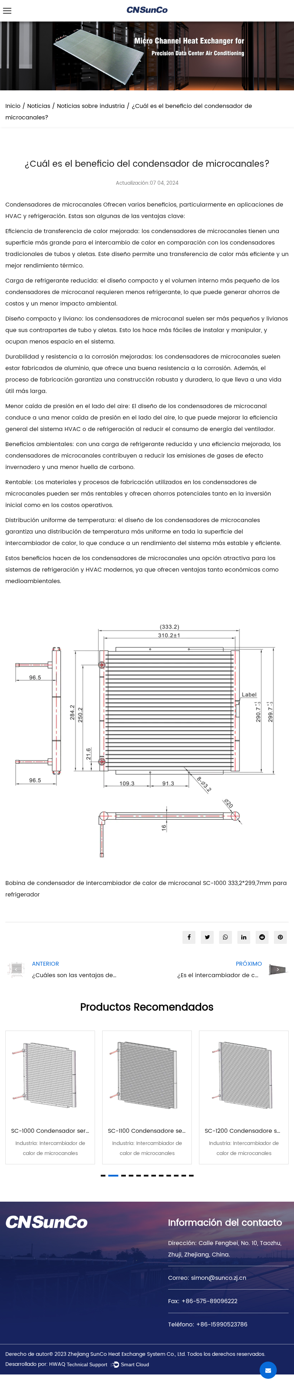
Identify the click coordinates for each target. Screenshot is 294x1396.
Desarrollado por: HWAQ (35, 1364)
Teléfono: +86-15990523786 (207, 1324)
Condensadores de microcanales (54, 204)
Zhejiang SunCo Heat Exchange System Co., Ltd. (127, 1354)
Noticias (38, 106)
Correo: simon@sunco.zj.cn (207, 1278)
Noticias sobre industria (91, 106)
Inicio (12, 106)
